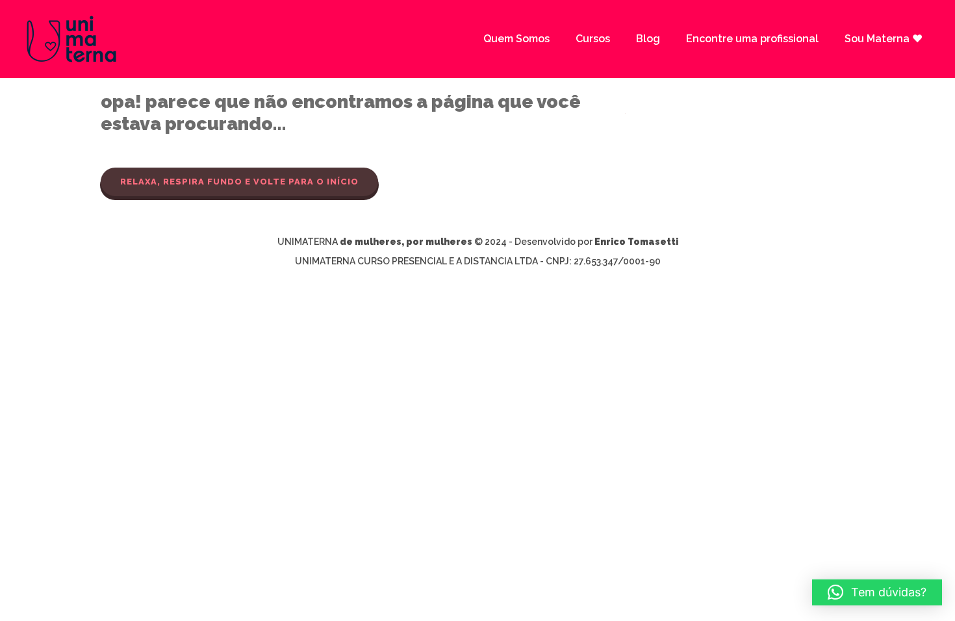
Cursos (593, 38)
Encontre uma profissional (752, 38)
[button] (877, 592)
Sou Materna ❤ (884, 38)
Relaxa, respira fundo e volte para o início (239, 181)
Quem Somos (516, 38)
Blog (648, 38)
